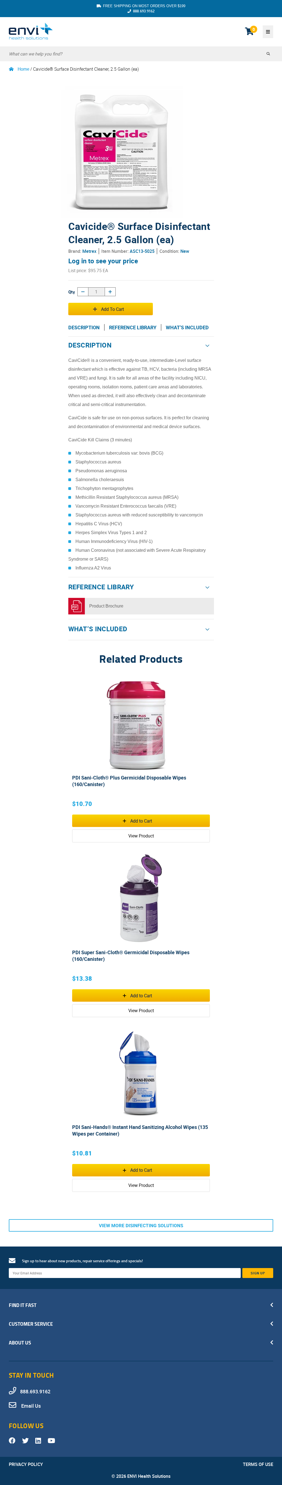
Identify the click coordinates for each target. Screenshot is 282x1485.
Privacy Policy (26, 1464)
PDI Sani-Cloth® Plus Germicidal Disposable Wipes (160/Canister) (129, 780)
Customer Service (31, 1323)
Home (23, 69)
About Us (20, 1342)
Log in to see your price (103, 260)
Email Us (30, 1405)
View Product (141, 836)
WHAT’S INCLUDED (187, 327)
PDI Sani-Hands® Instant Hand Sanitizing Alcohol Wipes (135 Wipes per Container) (140, 1130)
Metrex (89, 251)
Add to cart (112, 309)
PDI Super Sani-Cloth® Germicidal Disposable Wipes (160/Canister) (130, 955)
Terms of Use (258, 1464)
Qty (71, 291)
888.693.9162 (143, 11)
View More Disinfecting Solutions (141, 1225)
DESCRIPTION (84, 327)
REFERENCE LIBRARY (132, 327)
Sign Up (258, 1273)
